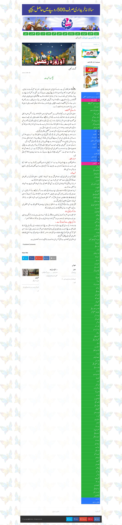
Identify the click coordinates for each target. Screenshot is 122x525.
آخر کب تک (98, 511)
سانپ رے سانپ (55, 511)
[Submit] (98, 44)
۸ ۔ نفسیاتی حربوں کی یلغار (53, 269)
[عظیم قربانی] (30, 272)
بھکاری (74, 269)
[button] (25, 258)
